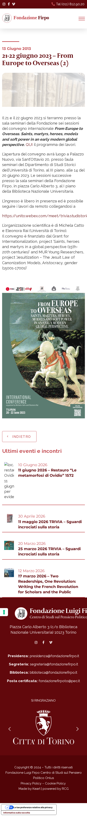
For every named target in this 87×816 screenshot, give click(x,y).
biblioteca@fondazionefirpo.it (53, 672)
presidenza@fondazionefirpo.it (54, 656)
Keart (36, 789)
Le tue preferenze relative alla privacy (33, 807)
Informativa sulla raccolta (16, 812)
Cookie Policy (55, 783)
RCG (65, 789)
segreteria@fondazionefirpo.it (54, 664)
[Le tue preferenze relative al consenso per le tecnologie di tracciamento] (4, 612)
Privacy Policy (31, 783)
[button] (82, 18)
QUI (29, 144)
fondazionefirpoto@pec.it (59, 681)
